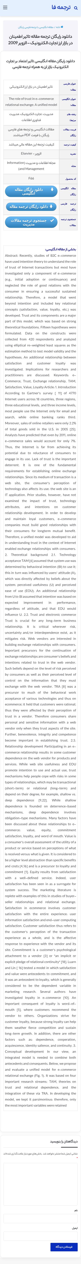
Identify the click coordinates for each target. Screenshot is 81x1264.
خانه (58, 27)
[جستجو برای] (76, 9)
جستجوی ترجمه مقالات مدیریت (29, 222)
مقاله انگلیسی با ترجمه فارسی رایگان (35, 27)
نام (76, 1211)
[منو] (5, 9)
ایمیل (75, 1228)
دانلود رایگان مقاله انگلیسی (29, 191)
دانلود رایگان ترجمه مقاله (29, 206)
